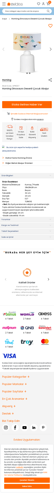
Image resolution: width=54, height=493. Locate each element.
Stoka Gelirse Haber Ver (27, 104)
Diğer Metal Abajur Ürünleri (19, 163)
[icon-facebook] (15, 427)
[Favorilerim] (38, 3)
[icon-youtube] (24, 427)
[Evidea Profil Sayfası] (43, 3)
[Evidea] (14, 3)
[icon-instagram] (5, 427)
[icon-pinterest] (43, 427)
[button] (24, 73)
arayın (40, 119)
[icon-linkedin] (33, 427)
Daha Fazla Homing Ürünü (18, 158)
